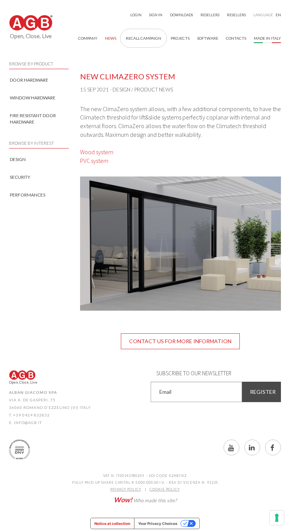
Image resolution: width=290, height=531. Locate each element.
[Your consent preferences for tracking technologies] (277, 518)
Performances (27, 195)
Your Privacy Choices (157, 523)
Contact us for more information (180, 341)
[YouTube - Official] (231, 447)
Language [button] (267, 15)
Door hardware (29, 80)
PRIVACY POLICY (125, 489)
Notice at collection (112, 523)
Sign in (155, 15)
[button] (87, 38)
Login (136, 15)
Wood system (96, 152)
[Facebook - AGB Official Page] (273, 447)
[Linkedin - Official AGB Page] (252, 447)
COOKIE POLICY (165, 489)
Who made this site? (145, 499)
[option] (180, 243)
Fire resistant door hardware (33, 119)
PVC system (94, 160)
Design (18, 159)
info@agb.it (28, 422)
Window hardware (33, 98)
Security (20, 177)
